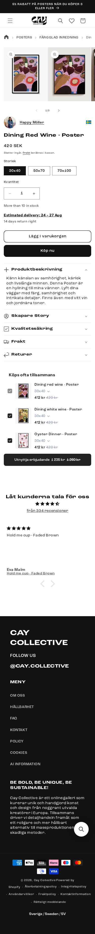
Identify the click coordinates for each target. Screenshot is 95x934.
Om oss (17, 695)
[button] (10, 20)
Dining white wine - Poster (58, 409)
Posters (24, 37)
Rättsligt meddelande (50, 902)
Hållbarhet (22, 707)
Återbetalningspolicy (41, 886)
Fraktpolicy (47, 894)
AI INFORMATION (25, 764)
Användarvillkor (21, 894)
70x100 (64, 171)
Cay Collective (45, 880)
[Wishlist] (71, 20)
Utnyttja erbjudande (47, 460)
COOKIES (18, 753)
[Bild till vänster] (36, 110)
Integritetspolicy (73, 886)
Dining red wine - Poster (56, 384)
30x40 (15, 171)
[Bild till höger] (58, 110)
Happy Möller (32, 122)
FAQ (13, 718)
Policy (17, 741)
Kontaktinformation (76, 894)
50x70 (39, 171)
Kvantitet (11, 182)
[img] (47, 504)
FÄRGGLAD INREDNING (59, 37)
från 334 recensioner (47, 511)
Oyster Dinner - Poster (55, 434)
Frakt (26, 153)
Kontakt (18, 730)
